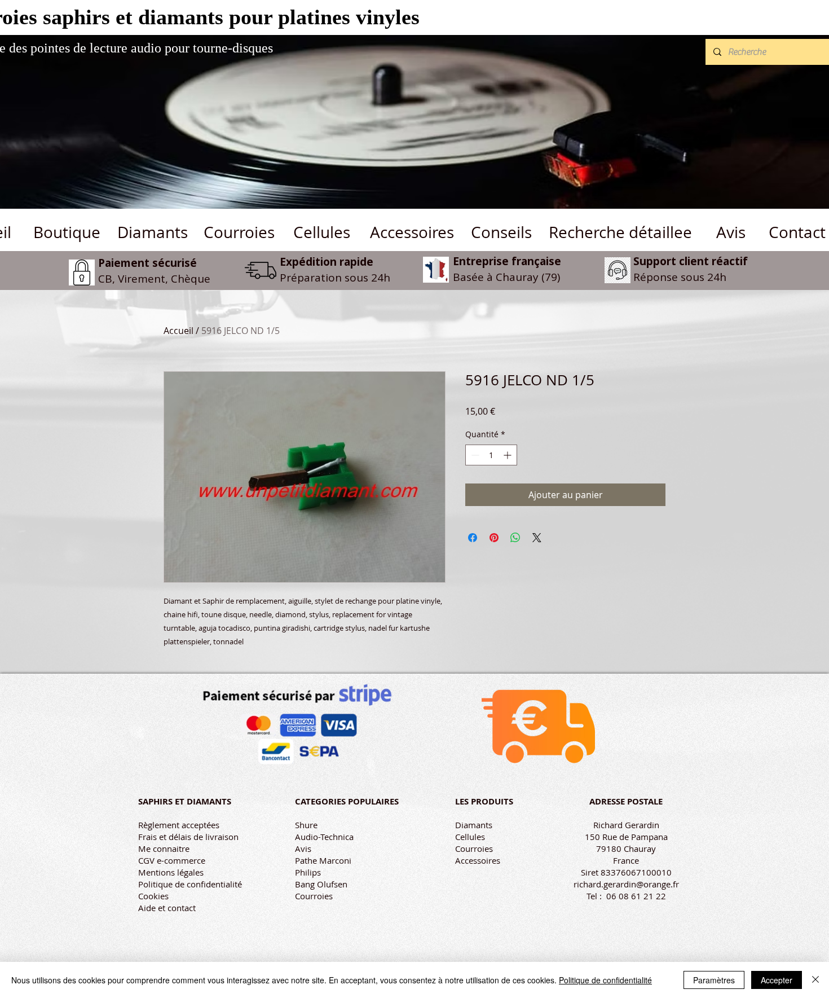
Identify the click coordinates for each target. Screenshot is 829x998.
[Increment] (508, 455)
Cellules (470, 836)
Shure (306, 824)
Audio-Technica (324, 836)
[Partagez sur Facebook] (472, 537)
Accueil (178, 330)
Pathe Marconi (323, 860)
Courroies (314, 896)
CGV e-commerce (171, 860)
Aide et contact (167, 907)
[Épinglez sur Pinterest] (494, 537)
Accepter (776, 980)
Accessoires (477, 860)
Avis (303, 848)
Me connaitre (163, 848)
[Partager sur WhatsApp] (515, 537)
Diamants (473, 824)
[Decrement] (474, 455)
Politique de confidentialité (190, 884)
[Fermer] (815, 980)
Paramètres (714, 980)
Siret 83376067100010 (626, 872)
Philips (308, 872)
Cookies (153, 896)
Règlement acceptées (178, 824)
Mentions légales (171, 872)
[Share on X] (537, 537)
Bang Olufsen (321, 884)
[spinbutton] (491, 455)
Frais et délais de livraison (188, 836)
